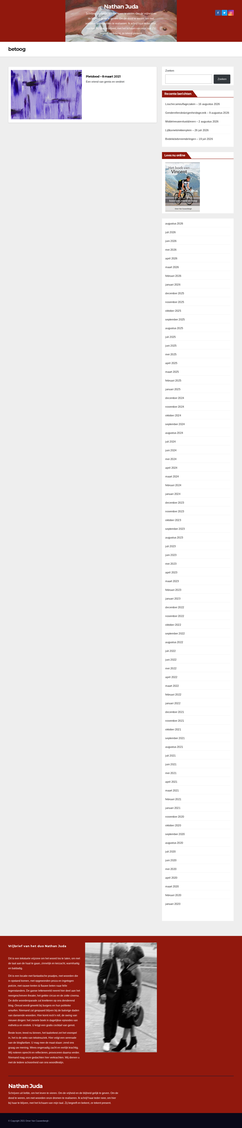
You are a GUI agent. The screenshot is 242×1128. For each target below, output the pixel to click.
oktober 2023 (173, 520)
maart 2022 (172, 685)
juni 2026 (170, 241)
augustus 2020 (174, 842)
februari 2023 (173, 590)
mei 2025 (170, 354)
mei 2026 (170, 249)
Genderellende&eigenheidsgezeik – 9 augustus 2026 (197, 112)
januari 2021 (172, 808)
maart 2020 (172, 886)
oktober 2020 (173, 825)
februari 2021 (173, 799)
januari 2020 (172, 904)
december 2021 (174, 712)
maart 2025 (172, 371)
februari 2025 (173, 380)
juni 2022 (170, 659)
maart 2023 (172, 581)
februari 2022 (173, 694)
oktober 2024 (173, 415)
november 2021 (174, 720)
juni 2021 (170, 764)
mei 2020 (170, 869)
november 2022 (174, 616)
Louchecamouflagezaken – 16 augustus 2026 (192, 104)
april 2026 (171, 258)
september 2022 (175, 633)
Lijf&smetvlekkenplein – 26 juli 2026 (187, 130)
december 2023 (174, 502)
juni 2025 (170, 345)
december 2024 (174, 398)
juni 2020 (170, 860)
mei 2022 (170, 668)
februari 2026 (173, 276)
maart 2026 (172, 267)
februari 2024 (173, 485)
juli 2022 (170, 651)
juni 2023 (170, 555)
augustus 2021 (174, 747)
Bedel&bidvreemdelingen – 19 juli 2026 (189, 139)
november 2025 (174, 302)
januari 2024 (172, 494)
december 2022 (174, 607)
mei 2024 (170, 459)
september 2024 (175, 424)
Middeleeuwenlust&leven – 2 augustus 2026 (191, 121)
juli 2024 (170, 441)
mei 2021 (170, 773)
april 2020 (171, 877)
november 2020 (174, 816)
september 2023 (175, 528)
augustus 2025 (174, 328)
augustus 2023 (174, 537)
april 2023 (171, 572)
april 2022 (171, 677)
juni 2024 (170, 450)
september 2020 (175, 834)
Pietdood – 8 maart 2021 (103, 76)
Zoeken (169, 70)
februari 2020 (173, 895)
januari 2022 (172, 703)
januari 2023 (172, 598)
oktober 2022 (173, 624)
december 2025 (174, 293)
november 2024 (174, 406)
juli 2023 (170, 546)
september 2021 (175, 738)
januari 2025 (172, 389)
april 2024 (171, 467)
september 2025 (175, 319)
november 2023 (174, 511)
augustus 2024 (174, 433)
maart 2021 (172, 790)
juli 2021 (170, 755)
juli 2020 (170, 851)
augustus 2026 (174, 223)
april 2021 (171, 781)
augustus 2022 (174, 642)
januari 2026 (172, 284)
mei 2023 (170, 563)
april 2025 (171, 363)
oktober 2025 (173, 310)
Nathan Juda (121, 6)
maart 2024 (172, 476)
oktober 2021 (173, 729)
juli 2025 (170, 337)
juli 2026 (170, 232)
